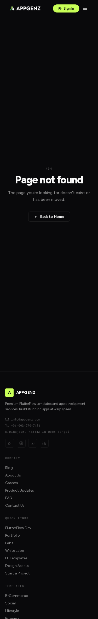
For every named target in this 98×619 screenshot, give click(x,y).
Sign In (69, 8)
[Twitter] (9, 443)
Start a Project (17, 573)
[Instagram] (21, 443)
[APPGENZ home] (25, 8)
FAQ (8, 498)
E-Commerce (16, 595)
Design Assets (17, 566)
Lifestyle (12, 611)
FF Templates (16, 558)
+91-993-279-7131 (25, 425)
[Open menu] (85, 8)
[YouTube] (32, 443)
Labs (9, 543)
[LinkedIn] (44, 443)
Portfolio (12, 535)
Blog (9, 468)
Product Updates (19, 490)
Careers (11, 483)
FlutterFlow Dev (18, 528)
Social (10, 603)
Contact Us (15, 505)
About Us (13, 475)
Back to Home (52, 216)
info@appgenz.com (25, 419)
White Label (15, 550)
